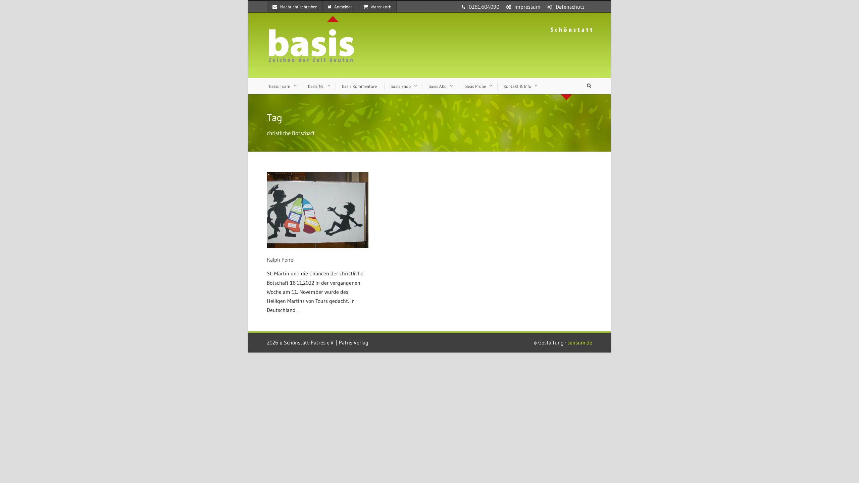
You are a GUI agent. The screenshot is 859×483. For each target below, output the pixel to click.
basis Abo (437, 86)
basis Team (279, 86)
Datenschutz (570, 6)
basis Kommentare (359, 86)
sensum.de (579, 342)
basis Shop (401, 86)
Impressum (527, 6)
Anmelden (343, 6)
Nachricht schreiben (298, 6)
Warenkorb (381, 6)
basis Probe (475, 86)
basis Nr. (316, 86)
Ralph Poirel (281, 259)
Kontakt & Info (517, 86)
